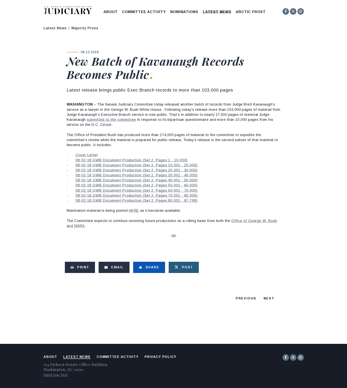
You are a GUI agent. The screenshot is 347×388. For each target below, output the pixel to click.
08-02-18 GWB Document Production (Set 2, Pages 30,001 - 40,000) (137, 175)
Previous (246, 298)
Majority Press (84, 28)
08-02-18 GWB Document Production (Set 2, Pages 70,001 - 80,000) (137, 195)
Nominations (184, 12)
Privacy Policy (161, 356)
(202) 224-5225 (56, 374)
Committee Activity (144, 12)
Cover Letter (87, 155)
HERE (134, 211)
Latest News (217, 12)
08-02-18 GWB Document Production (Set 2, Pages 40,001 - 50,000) (137, 180)
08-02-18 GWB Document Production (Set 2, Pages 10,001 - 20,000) (137, 165)
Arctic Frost (251, 12)
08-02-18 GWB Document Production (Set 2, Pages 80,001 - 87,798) (137, 201)
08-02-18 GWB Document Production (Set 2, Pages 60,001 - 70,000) (137, 190)
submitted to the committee (111, 120)
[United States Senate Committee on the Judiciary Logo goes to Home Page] (69, 11)
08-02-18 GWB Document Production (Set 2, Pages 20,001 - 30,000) (137, 170)
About (110, 12)
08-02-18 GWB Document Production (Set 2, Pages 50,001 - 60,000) (137, 185)
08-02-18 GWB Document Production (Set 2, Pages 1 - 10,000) (132, 160)
